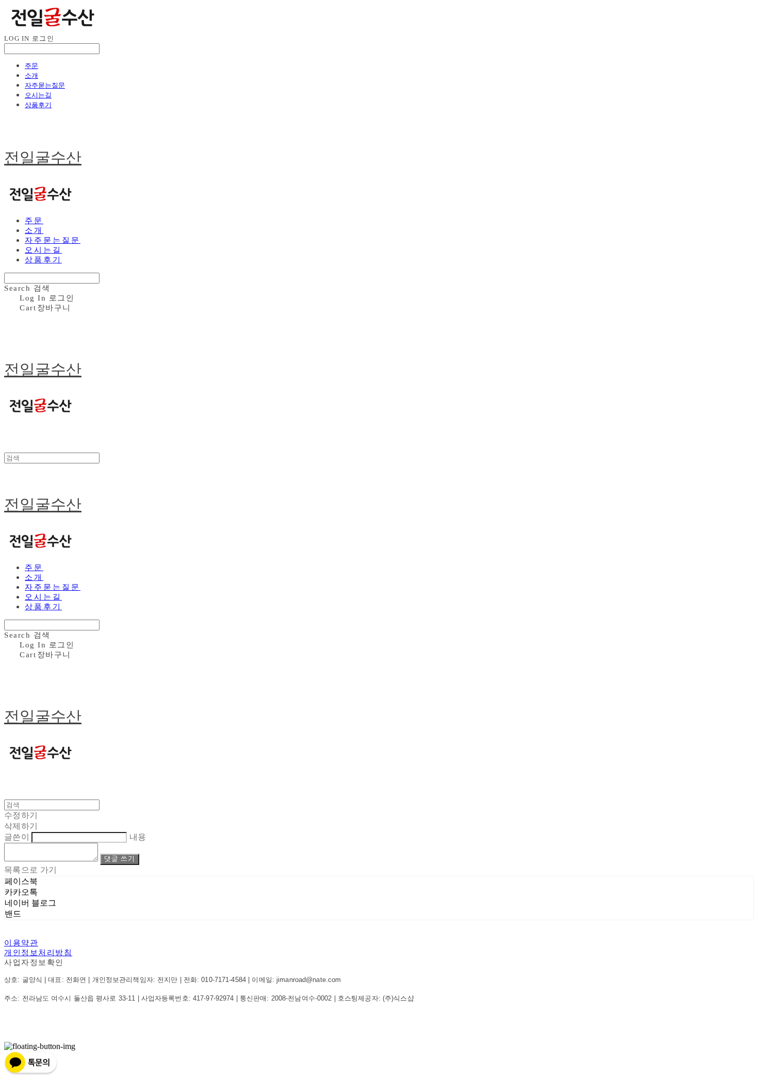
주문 (31, 65)
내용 (137, 837)
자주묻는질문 (45, 85)
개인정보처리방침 (38, 952)
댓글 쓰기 (119, 859)
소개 (31, 75)
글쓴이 (16, 837)
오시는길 (38, 94)
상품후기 (38, 104)
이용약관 (21, 943)
